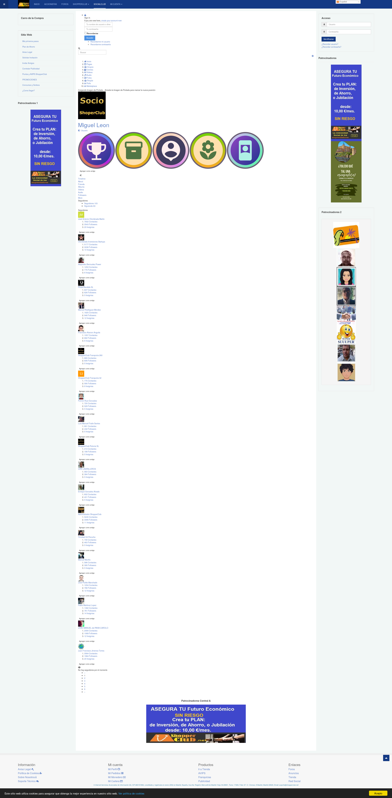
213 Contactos (90, 448)
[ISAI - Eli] (346, 314)
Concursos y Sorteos (31, 85)
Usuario (84, 130)
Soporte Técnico (27, 781)
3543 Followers (90, 224)
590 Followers (90, 383)
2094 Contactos (90, 630)
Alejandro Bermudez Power (89, 264)
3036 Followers (90, 247)
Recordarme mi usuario (100, 41)
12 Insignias (89, 318)
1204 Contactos (90, 585)
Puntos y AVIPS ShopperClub (34, 74)
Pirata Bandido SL (85, 287)
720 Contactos (90, 403)
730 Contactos (90, 539)
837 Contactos (90, 290)
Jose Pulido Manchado (87, 582)
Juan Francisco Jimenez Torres (91, 650)
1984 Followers (90, 656)
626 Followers (90, 292)
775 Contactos (90, 380)
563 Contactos (90, 471)
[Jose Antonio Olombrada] (45, 147)
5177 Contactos (90, 244)
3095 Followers (90, 519)
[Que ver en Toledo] (346, 171)
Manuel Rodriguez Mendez (89, 309)
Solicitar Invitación (30, 57)
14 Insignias (89, 613)
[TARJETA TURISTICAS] (346, 234)
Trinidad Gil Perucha (86, 537)
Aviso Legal (27, 52)
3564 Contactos (90, 653)
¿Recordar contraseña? (331, 46)
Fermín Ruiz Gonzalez (87, 400)
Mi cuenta (115, 4)
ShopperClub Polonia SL (88, 446)
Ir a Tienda (204, 769)
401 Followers (90, 497)
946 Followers (90, 315)
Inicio (37, 4)
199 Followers (90, 451)
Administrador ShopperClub (89, 514)
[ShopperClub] (23, 4)
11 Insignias (89, 522)
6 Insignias (88, 272)
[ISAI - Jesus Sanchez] (346, 295)
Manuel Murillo (84, 559)
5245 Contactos (90, 517)
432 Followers (90, 429)
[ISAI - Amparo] (346, 276)
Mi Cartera (114, 781)
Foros (64, 4)
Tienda (292, 777)
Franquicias (204, 777)
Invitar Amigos (28, 63)
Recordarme (92, 33)
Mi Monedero (115, 777)
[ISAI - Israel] (346, 372)
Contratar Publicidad (31, 68)
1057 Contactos (90, 335)
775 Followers (90, 269)
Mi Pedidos (114, 773)
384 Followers (90, 474)
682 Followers (90, 338)
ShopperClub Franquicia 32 (89, 378)
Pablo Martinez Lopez (87, 605)
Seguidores (91, 203)
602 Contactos (90, 494)
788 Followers (90, 588)
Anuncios (293, 773)
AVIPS (201, 773)
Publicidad (204, 781)
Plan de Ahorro (28, 46)
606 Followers (90, 360)
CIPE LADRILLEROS (87, 469)
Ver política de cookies (131, 793)
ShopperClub (80, 4)
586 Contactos (90, 562)
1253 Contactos (90, 267)
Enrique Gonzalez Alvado (89, 491)
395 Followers (90, 565)
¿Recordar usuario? (330, 44)
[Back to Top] (386, 758)
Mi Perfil (113, 769)
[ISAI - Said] (346, 257)
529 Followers (90, 406)
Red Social (294, 781)
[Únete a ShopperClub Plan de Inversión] (196, 723)
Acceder (89, 37)
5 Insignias (88, 295)
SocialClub (100, 4)
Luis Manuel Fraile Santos (89, 423)
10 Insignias (89, 249)
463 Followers (90, 542)
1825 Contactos (90, 312)
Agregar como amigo (87, 171)
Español (343, 2)
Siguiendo (89, 206)
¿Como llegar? (28, 90)
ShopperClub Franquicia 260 (90, 355)
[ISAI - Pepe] (346, 353)
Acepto (378, 793)
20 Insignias (89, 227)
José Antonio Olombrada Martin (91, 219)
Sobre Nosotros (27, 777)
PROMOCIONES (29, 79)
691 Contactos (90, 426)
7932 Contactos (90, 221)
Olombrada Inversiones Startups (91, 241)
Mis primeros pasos (30, 41)
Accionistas (50, 4)
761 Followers (90, 610)
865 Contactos (90, 358)
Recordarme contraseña (100, 44)
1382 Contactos (90, 608)
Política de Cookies (29, 773)
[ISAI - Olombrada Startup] (346, 102)
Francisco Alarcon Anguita (89, 332)
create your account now (111, 20)
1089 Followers (90, 633)
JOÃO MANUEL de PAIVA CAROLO (93, 627)
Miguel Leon (93, 125)
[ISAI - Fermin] (346, 333)
